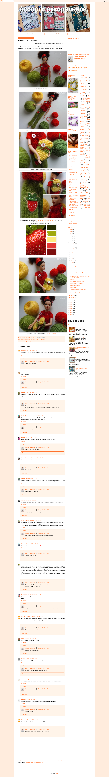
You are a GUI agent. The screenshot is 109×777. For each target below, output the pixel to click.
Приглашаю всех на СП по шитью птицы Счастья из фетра (81, 368)
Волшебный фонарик (72, 162)
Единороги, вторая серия (76, 283)
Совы (86, 189)
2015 (70, 308)
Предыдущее (61, 760)
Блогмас (85, 89)
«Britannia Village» (84, 79)
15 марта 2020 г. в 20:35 (31, 679)
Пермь (85, 169)
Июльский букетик (74, 270)
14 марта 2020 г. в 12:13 (30, 500)
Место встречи (72, 177)
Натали (23, 478)
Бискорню (88, 88)
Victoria (23, 679)
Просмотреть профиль (79, 58)
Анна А (23, 699)
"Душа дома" (83, 77)
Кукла (81, 142)
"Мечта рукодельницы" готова (82, 357)
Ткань (81, 198)
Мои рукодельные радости (72, 183)
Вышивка (82, 104)
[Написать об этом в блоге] (39, 337)
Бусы (89, 96)
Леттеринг (85, 144)
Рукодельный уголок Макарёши (73, 202)
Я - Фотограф (85, 205)
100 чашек (83, 80)
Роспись (84, 182)
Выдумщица (72, 167)
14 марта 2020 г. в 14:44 (37, 564)
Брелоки (88, 93)
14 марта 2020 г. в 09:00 (31, 437)
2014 (70, 310)
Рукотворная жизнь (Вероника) (73, 205)
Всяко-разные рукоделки (72, 165)
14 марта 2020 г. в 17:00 (43, 582)
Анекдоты (72, 264)
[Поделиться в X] (41, 337)
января (73, 297)
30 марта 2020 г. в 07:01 (43, 729)
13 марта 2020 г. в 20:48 (31, 372)
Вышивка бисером (85, 105)
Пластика (82, 170)
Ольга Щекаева (25, 520)
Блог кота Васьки (73, 155)
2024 (70, 233)
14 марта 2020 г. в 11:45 (31, 478)
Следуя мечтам (73, 207)
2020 (70, 242)
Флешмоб (87, 199)
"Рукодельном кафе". (51, 333)
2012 (70, 314)
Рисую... (72, 279)
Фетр (88, 198)
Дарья (23, 658)
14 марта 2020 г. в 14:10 (32, 543)
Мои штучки (72, 185)
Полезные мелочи (85, 174)
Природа (82, 179)
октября (73, 247)
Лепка (88, 142)
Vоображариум (73, 221)
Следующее (21, 760)
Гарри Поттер (83, 116)
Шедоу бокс (86, 204)
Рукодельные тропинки (72, 199)
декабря (73, 243)
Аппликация (83, 86)
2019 (70, 300)
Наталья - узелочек (26, 564)
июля (72, 254)
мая (72, 258)
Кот (84, 141)
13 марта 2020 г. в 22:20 (31, 392)
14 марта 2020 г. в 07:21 (43, 361)
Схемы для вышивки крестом (85, 192)
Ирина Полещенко (26, 457)
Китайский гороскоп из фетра (77, 274)
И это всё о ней (73, 172)
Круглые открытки (79, 327)
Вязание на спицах (35, 339)
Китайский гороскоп (85, 139)
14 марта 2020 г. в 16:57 (43, 467)
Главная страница (21, 33)
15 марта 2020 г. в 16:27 (31, 658)
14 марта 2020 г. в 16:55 (43, 447)
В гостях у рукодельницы (72, 157)
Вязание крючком (26, 339)
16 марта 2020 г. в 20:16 (43, 688)
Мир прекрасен (73, 179)
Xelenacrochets (25, 594)
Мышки (88, 154)
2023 (70, 236)
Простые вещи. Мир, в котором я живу (73, 195)
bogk (22, 638)
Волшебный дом (73, 159)
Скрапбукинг (85, 187)
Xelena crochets (73, 223)
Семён (23, 350)
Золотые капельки (71, 170)
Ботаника (82, 92)
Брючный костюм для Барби (77, 281)
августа (73, 252)
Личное (82, 145)
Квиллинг (87, 138)
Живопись (82, 128)
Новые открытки (74, 266)
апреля (73, 260)
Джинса (82, 120)
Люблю (71, 176)
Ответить (23, 355)
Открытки (83, 162)
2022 (70, 238)
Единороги (73, 287)
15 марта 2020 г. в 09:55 (30, 638)
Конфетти (71, 174)
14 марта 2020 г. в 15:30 (35, 594)
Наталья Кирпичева (30, 361)
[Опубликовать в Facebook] (42, 337)
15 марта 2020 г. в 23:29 (31, 699)
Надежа (23, 437)
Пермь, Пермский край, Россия (29, 341)
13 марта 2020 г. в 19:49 (31, 350)
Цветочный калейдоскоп (72, 214)
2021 (70, 240)
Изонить (81, 138)
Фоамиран (85, 201)
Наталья (23, 543)
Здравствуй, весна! (75, 292)
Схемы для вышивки (50, 33)
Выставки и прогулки (85, 102)
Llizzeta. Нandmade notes (73, 219)
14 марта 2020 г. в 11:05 (37, 457)
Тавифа (71, 209)
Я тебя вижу (86, 207)
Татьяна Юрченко (25, 616)
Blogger (57, 773)
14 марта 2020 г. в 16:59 (43, 533)
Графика (82, 118)
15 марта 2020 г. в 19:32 (43, 648)
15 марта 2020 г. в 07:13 (43, 627)
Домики (82, 126)
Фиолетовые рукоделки (72, 211)
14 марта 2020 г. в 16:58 (43, 489)
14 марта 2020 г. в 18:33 (37, 616)
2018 (70, 302)
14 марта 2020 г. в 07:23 (43, 427)
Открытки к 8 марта (75, 285)
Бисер (81, 88)
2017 (70, 304)
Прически (82, 180)
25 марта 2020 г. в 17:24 (32, 719)
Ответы (24, 358)
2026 (70, 229)
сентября (73, 249)
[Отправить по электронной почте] (38, 337)
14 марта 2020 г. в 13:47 (35, 520)
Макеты (82, 150)
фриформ (82, 202)
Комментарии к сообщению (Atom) (34, 762)
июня (72, 256)
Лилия (23, 392)
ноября (73, 245)
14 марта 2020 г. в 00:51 (38, 415)
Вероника (23, 719)
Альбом (82, 85)
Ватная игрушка (86, 98)
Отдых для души (73, 192)
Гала (22, 500)
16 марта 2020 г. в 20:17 (43, 709)
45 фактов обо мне (31, 33)
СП (81, 191)
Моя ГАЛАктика (73, 187)
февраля (73, 295)
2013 (70, 312)
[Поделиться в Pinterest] (44, 337)
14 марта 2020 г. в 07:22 (43, 381)
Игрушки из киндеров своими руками (85, 131)
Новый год (86, 156)
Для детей (42, 339)
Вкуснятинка (86, 99)
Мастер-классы (40, 33)
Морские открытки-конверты (77, 272)
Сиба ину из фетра (80, 337)
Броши (83, 95)
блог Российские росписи (61, 33)
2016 (70, 306)
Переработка (84, 167)
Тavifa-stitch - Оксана (26, 415)
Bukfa (23, 372)
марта (72, 262)
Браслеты (82, 93)
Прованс (88, 180)
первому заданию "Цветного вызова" (44, 220)
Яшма (70, 217)
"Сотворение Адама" (75, 268)
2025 (70, 231)
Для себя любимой (85, 124)
